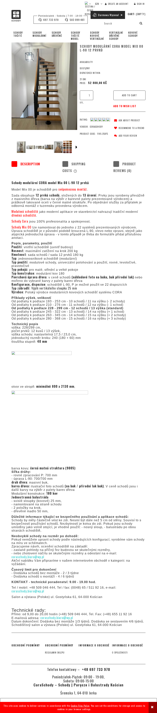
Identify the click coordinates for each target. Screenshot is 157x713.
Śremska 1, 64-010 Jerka (78, 692)
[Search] (141, 23)
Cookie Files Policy (80, 705)
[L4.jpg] (49, 147)
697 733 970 (51, 20)
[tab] (27, 167)
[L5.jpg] (58, 147)
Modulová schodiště (25, 211)
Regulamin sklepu (55, 652)
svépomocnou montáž (72, 189)
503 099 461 (77, 20)
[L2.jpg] (30, 147)
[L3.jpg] (39, 147)
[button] (126, 120)
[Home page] (20, 15)
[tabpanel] (78, 389)
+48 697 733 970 (95, 669)
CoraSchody (96, 126)
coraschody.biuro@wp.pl (27, 557)
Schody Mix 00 (21, 227)
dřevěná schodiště (23, 215)
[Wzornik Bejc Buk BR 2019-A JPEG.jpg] (67, 147)
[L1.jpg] (21, 147)
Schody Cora (20, 221)
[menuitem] (21, 34)
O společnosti (120, 652)
